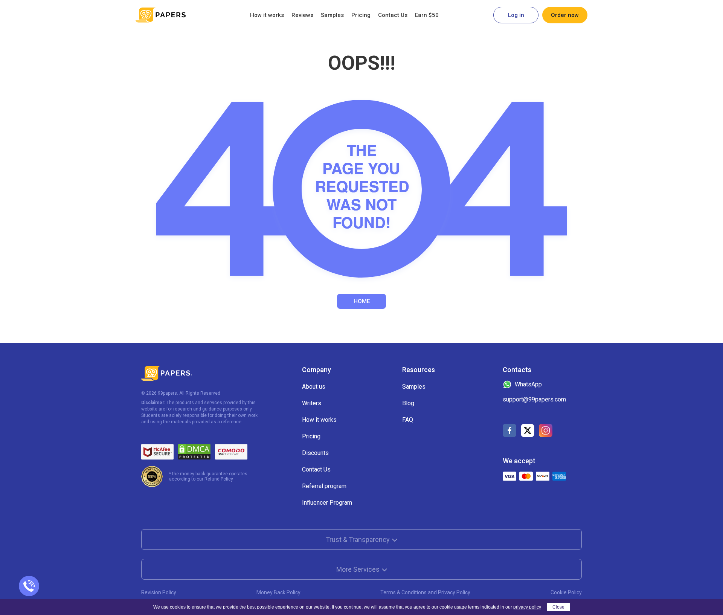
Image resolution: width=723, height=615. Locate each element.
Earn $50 (427, 15)
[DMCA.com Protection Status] (194, 452)
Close (558, 607)
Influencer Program (327, 502)
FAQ (407, 419)
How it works (267, 15)
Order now (565, 15)
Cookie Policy (566, 592)
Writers (311, 403)
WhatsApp (528, 384)
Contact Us (392, 15)
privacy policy (527, 607)
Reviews (302, 15)
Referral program (324, 486)
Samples (332, 15)
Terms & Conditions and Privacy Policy (425, 592)
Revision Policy (158, 592)
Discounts (315, 452)
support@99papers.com (534, 399)
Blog (408, 403)
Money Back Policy (278, 592)
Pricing (361, 15)
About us (313, 386)
